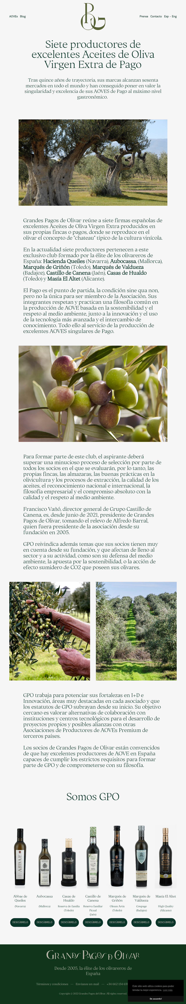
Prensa (144, 16)
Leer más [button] (167, 990)
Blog (23, 16)
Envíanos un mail (87, 984)
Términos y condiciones (52, 984)
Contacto (156, 16)
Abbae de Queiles (20, 898)
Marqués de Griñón (117, 898)
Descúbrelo (20, 922)
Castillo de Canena (93, 898)
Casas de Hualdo (68, 898)
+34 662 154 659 (118, 984)
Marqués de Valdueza (141, 898)
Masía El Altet (165, 896)
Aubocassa (44, 896)
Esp (167, 16)
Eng (174, 16)
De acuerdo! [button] (156, 999)
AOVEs (13, 16)
